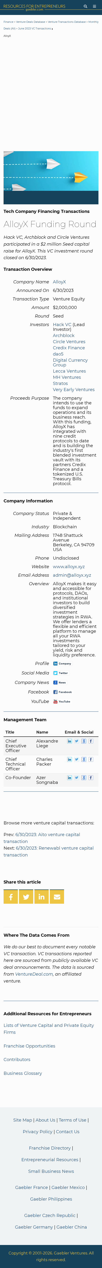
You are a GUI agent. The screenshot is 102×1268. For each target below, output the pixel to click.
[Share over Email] (57, 896)
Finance (8, 21)
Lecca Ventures (69, 371)
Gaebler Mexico (68, 1187)
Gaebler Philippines (51, 1199)
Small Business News (51, 1171)
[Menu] (94, 6)
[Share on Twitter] (26, 896)
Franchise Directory (50, 1148)
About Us (45, 1120)
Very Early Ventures (74, 389)
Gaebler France (31, 1187)
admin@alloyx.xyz (72, 575)
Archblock (63, 335)
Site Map (22, 1120)
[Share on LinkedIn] (41, 896)
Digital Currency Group (70, 363)
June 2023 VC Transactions (34, 28)
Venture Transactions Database (67, 21)
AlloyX (59, 282)
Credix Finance (69, 348)
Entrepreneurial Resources (49, 1159)
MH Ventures (67, 377)
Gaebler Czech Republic (49, 1215)
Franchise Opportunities (29, 1046)
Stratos (60, 383)
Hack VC (62, 324)
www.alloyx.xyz (69, 566)
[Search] (85, 6)
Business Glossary (23, 1073)
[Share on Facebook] (11, 896)
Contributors (17, 1059)
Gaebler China (71, 1227)
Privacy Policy (37, 1131)
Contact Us (67, 1131)
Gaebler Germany (34, 1227)
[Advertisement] (51, 95)
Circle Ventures (69, 341)
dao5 (58, 354)
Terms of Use (72, 1120)
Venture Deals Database (30, 21)
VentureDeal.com (34, 974)
